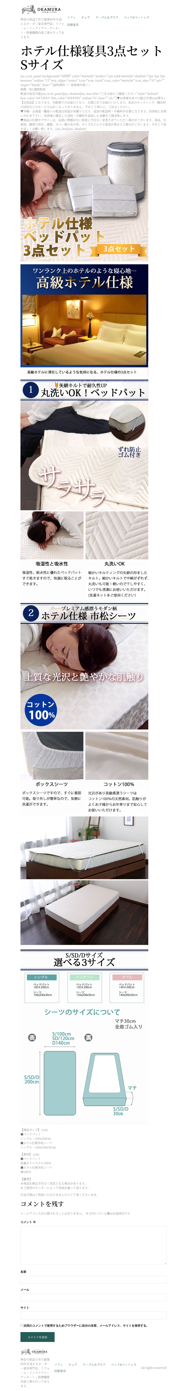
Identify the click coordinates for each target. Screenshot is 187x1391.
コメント (28, 1222)
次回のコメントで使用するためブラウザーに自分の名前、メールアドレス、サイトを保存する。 (86, 1325)
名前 (23, 1271)
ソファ (71, 17)
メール (24, 1289)
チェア (85, 17)
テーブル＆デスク (107, 17)
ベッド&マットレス (136, 17)
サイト (24, 1307)
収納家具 (73, 25)
